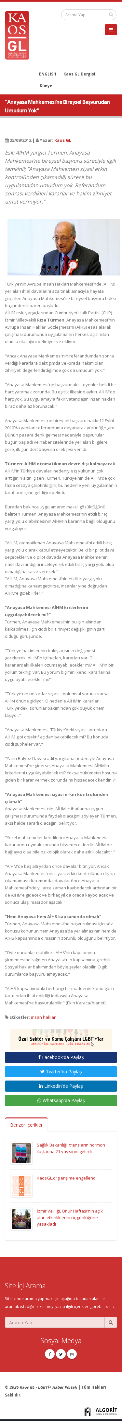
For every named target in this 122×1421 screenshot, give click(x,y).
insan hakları (44, 1017)
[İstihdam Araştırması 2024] (61, 1036)
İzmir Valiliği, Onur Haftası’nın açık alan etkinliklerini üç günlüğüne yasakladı (70, 1217)
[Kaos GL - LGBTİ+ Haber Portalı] (19, 35)
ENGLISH (47, 73)
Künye (46, 85)
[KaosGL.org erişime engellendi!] (21, 1186)
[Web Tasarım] (101, 1410)
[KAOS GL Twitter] (61, 1354)
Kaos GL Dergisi (79, 73)
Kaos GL (62, 140)
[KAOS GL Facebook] (50, 1354)
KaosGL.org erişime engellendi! (67, 1178)
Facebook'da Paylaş (62, 1057)
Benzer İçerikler (26, 1125)
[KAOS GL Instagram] (72, 1354)
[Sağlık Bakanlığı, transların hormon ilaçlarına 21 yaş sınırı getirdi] (21, 1153)
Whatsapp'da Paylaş (63, 1100)
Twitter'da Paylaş (63, 1071)
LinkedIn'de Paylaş (63, 1086)
